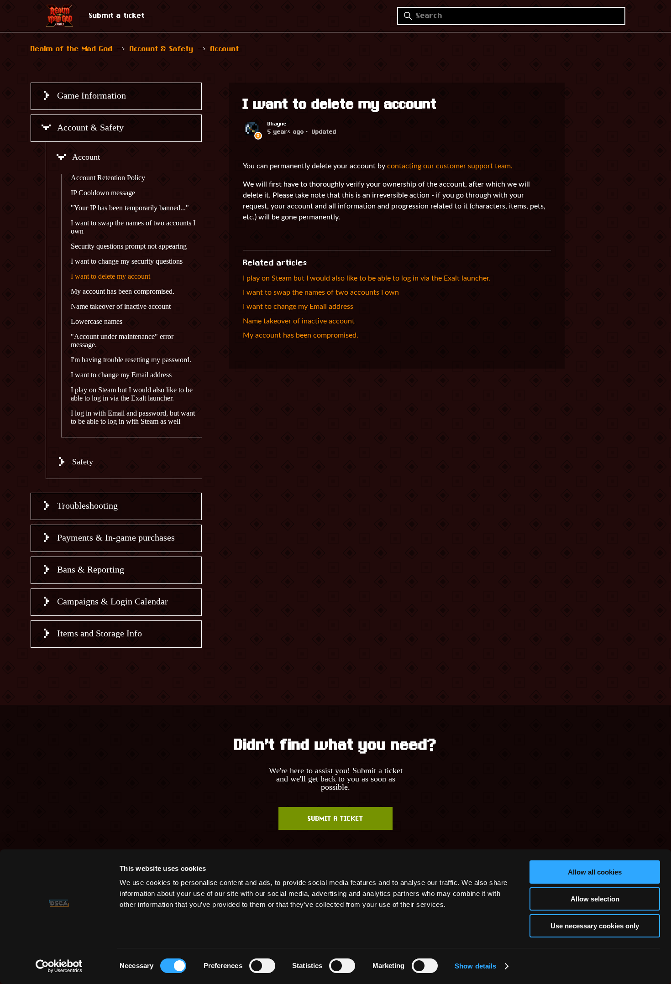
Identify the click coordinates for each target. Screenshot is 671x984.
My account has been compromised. (122, 291)
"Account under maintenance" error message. (122, 341)
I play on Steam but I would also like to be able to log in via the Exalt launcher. (132, 394)
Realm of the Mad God (72, 49)
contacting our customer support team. (450, 166)
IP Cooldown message (103, 193)
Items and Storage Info (99, 633)
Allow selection (595, 899)
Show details (475, 966)
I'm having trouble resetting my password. (131, 360)
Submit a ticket (117, 16)
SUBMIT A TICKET (335, 819)
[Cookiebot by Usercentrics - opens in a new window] (59, 966)
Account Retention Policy (108, 178)
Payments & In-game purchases (116, 537)
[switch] (262, 965)
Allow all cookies (595, 872)
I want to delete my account (110, 276)
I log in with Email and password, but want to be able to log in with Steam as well (133, 417)
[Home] (59, 24)
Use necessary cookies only (594, 926)
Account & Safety (162, 49)
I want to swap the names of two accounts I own (133, 227)
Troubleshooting (87, 505)
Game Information (91, 95)
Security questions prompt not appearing (129, 246)
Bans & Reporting (90, 569)
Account (224, 49)
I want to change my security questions (127, 261)
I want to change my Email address (121, 375)
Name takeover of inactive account (121, 306)
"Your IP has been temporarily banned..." (130, 208)
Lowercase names (96, 321)
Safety (82, 461)
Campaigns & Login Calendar (112, 601)
